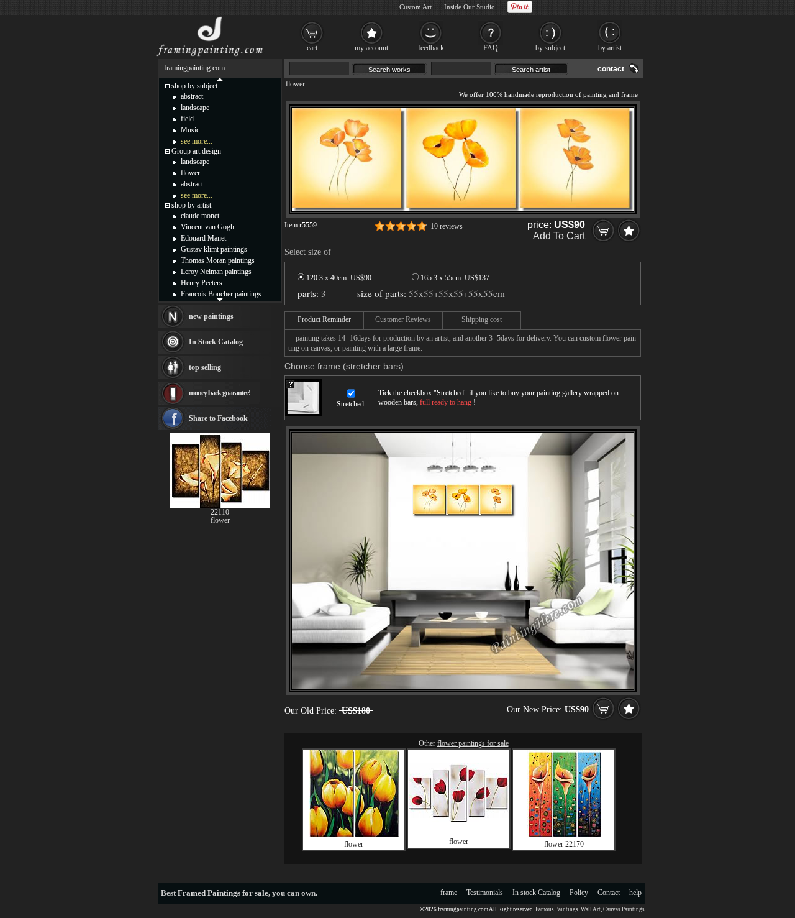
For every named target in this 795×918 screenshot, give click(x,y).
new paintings (211, 316)
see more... (196, 141)
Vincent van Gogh (207, 227)
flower (295, 84)
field (187, 118)
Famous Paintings (556, 909)
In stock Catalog (536, 892)
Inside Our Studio (469, 7)
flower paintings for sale (473, 743)
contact (610, 69)
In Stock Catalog (216, 341)
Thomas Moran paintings (218, 260)
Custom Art (415, 7)
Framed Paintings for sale (223, 892)
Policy (579, 892)
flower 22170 (564, 844)
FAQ (490, 48)
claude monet (200, 215)
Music (190, 130)
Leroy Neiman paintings (216, 271)
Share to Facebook (218, 418)
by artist (610, 48)
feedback (431, 48)
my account (371, 48)
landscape (195, 107)
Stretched (350, 404)
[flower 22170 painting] (564, 834)
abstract (192, 96)
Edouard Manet (203, 238)
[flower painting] (354, 834)
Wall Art (591, 909)
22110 (220, 512)
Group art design (196, 151)
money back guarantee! (219, 392)
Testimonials (484, 892)
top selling (205, 367)
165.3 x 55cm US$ (454, 277)
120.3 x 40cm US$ (337, 277)
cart (312, 48)
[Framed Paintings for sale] (209, 56)
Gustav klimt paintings (214, 249)
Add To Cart (559, 236)
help (635, 892)
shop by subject (194, 85)
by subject (550, 48)
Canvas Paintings (624, 909)
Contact (608, 892)
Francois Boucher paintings (221, 294)
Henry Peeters (201, 282)
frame (448, 892)
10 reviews (446, 226)
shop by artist (191, 205)
